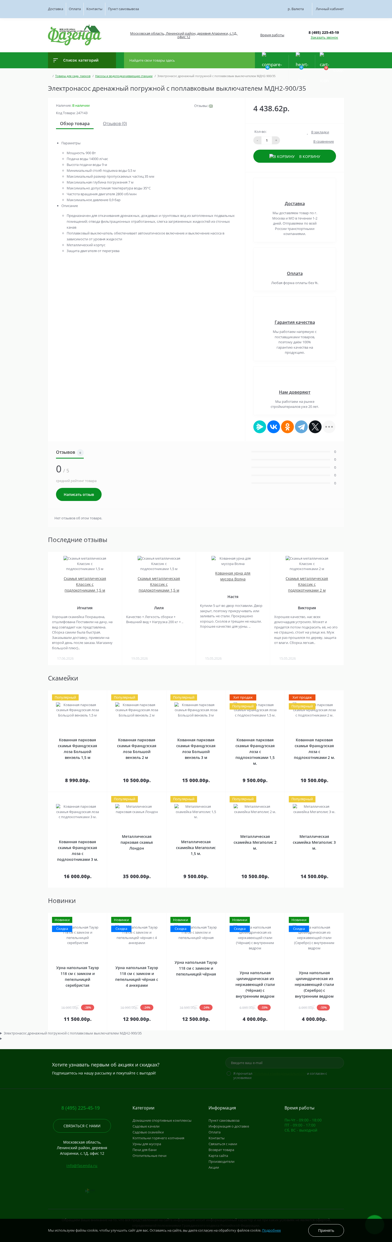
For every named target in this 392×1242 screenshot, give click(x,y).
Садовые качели (146, 1126)
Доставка (55, 8)
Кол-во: (260, 131)
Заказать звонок (324, 37)
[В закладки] (106, 694)
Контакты (94, 8)
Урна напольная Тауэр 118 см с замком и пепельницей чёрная (196, 968)
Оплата (75, 8)
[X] (315, 426)
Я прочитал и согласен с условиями (280, 1075)
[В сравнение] (101, 694)
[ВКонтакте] (273, 426)
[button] (183, 35)
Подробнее (271, 1230)
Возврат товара (221, 1149)
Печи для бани (145, 1149)
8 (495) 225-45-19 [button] (80, 1108)
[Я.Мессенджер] (259, 426)
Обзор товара (75, 123)
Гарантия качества (295, 322)
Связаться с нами (82, 1125)
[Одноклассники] (287, 426)
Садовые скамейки (148, 1132)
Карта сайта (218, 1155)
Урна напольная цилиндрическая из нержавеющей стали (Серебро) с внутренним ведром (314, 984)
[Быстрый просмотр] (94, 694)
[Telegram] (301, 426)
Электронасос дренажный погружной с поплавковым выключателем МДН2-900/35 (73, 1033)
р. (296, 8)
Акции (214, 1167)
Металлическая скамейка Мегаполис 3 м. (314, 842)
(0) (211, 105)
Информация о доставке (229, 1126)
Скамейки (63, 678)
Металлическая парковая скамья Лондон (137, 842)
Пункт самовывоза (123, 8)
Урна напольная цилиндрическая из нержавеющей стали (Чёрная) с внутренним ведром (255, 984)
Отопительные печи (149, 1155)
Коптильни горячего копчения (158, 1138)
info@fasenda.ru (82, 1165)
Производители (221, 1161)
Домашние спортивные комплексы (162, 1120)
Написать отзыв (79, 494)
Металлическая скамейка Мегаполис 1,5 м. (196, 847)
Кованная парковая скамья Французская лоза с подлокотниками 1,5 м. (255, 751)
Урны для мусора (147, 1143)
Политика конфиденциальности (279, 1073)
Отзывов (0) (115, 123)
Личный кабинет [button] (330, 8)
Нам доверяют (294, 392)
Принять (326, 1230)
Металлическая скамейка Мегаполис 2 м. (255, 842)
